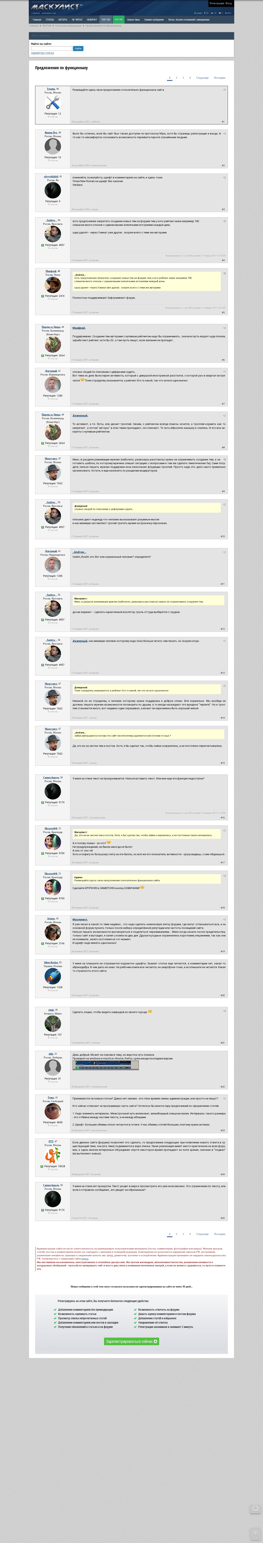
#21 (223, 1043)
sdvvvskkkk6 (51, 176)
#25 (223, 1218)
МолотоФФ (51, 828)
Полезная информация (68, 25)
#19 (223, 951)
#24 (223, 1174)
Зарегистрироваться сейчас (130, 1341)
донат (199, 13)
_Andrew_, (79, 552)
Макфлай (51, 271)
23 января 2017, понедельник (88, 817)
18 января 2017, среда (84, 718)
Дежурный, (80, 415)
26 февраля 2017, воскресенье (89, 1130)
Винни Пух (51, 132)
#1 (223, 121)
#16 (223, 817)
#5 (223, 312)
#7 (223, 404)
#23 (223, 1130)
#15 (223, 763)
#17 (223, 862)
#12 (223, 629)
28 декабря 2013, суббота (86, 121)
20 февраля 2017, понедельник (89, 1086)
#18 (223, 907)
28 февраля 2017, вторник (86, 1174)
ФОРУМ (118, 19)
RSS (229, 13)
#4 (223, 260)
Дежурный (51, 370)
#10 (223, 536)
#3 (223, 209)
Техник (51, 88)
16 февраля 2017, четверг (86, 1043)
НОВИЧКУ (92, 19)
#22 (223, 1086)
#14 (223, 718)
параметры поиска (42, 52)
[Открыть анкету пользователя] (53, 110)
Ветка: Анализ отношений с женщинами (188, 19)
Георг (51, 1097)
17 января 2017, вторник (85, 260)
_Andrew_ (51, 220)
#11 (223, 584)
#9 (223, 491)
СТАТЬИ (50, 19)
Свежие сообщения (154, 19)
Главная (33, 25)
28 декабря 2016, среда (85, 209)
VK (215, 13)
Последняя (219, 77)
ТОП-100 (106, 19)
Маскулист (51, 458)
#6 (223, 360)
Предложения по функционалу (103, 25)
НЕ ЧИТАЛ (77, 19)
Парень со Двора (51, 327)
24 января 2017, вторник (85, 862)
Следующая (202, 77)
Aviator (51, 918)
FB (207, 13)
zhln (51, 1053)
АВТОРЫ (62, 19)
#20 (223, 995)
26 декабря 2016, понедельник (89, 165)
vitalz (51, 1009)
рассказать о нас (49, 13)
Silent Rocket (51, 962)
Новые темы (133, 19)
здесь (85, 1258)
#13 (223, 673)
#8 (223, 447)
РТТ (51, 1141)
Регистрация (217, 3)
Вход (229, 3)
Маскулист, (80, 919)
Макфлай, (79, 327)
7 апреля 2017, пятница (85, 1218)
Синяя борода (51, 777)
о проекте (36, 13)
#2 (223, 165)
